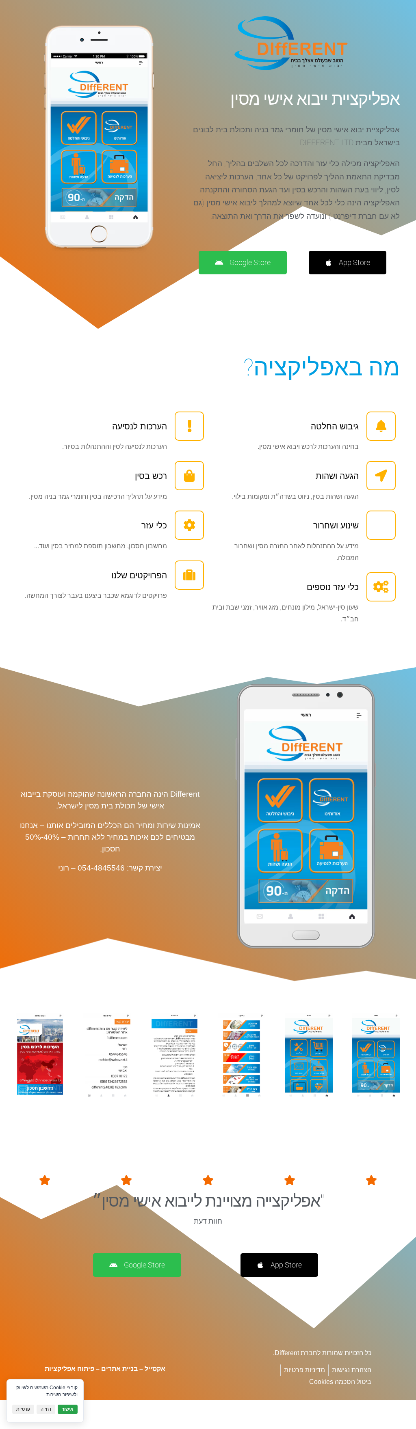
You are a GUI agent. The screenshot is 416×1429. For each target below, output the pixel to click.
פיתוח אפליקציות (69, 1368)
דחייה (46, 1409)
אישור (68, 1409)
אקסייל (155, 1368)
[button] (219, 1107)
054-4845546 (101, 868)
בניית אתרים (119, 1368)
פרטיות (23, 1409)
